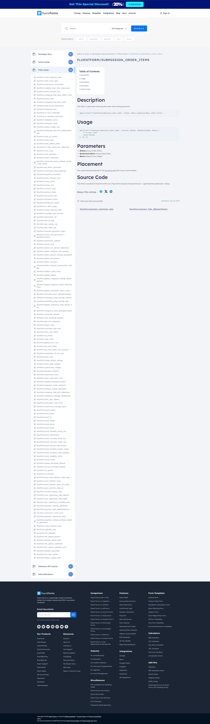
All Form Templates (155, 619)
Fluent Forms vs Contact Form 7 (102, 619)
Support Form (153, 612)
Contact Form (153, 598)
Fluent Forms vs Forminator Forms (101, 624)
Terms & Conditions (95, 716)
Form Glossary (96, 701)
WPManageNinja (69, 716)
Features (86, 13)
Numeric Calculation (126, 612)
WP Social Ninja (43, 675)
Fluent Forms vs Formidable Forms (101, 630)
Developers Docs (69, 664)
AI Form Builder (125, 641)
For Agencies (95, 670)
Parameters (85, 82)
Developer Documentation (103, 54)
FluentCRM (41, 653)
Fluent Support (42, 664)
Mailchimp (123, 670)
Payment (122, 616)
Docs (124, 13)
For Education (96, 659)
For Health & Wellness (98, 663)
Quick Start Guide (97, 694)
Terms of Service (87, 721)
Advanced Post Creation (128, 630)
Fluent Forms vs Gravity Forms (102, 612)
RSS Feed (66, 667)
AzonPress (41, 682)
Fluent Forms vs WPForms (100, 608)
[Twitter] (48, 626)
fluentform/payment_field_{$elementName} (148, 209)
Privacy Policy (81, 716)
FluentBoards (42, 660)
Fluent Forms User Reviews (100, 698)
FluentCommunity (43, 649)
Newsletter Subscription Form (159, 605)
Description (85, 75)
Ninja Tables (41, 671)
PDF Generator (124, 637)
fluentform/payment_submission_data (96, 209)
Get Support (67, 649)
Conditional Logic (125, 608)
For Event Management (99, 674)
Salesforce (123, 674)
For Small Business (97, 655)
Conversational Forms (127, 601)
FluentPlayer (41, 642)
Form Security (124, 623)
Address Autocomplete (127, 634)
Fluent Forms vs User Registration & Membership (101, 643)
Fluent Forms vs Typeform (100, 601)
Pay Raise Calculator (156, 645)
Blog (118, 13)
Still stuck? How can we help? (91, 201)
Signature (152, 667)
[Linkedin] (57, 626)
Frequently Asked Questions (101, 705)
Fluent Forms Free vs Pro (100, 598)
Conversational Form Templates (160, 626)
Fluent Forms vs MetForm (100, 635)
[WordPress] (66, 626)
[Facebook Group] (43, 626)
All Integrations (125, 677)
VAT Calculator (153, 649)
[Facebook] (39, 626)
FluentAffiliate (42, 646)
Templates (96, 13)
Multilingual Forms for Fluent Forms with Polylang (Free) (158, 686)
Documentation (69, 660)
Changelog (67, 657)
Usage (83, 79)
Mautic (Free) (153, 674)
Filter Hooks (122, 54)
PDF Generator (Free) (156, 671)
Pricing (77, 13)
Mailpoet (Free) (154, 678)
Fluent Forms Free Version (100, 691)
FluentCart (41, 638)
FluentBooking (42, 657)
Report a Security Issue (71, 671)
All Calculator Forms (155, 656)
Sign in (166, 13)
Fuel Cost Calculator (155, 652)
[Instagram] (52, 626)
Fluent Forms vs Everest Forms (102, 638)
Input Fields (123, 598)
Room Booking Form (156, 608)
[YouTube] (62, 626)
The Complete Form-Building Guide (101, 686)
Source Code (85, 89)
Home (79, 54)
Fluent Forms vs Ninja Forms (101, 616)
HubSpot (122, 667)
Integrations (108, 13)
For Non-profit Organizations (101, 666)
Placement (84, 86)
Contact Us (67, 646)
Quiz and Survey (125, 619)
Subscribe (73, 614)
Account (132, 13)
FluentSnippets (42, 685)
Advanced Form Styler (127, 626)
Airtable (122, 656)
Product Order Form (155, 601)
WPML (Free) (153, 681)
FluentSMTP (41, 667)
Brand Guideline (69, 653)
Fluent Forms (52, 716)
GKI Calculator (153, 641)
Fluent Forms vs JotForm (100, 605)
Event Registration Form (157, 616)
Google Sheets (124, 663)
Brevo (121, 659)
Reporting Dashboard (127, 645)
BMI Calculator (153, 638)
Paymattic (41, 678)
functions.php (110, 170)
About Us (66, 642)
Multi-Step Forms (125, 605)
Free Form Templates (156, 623)
